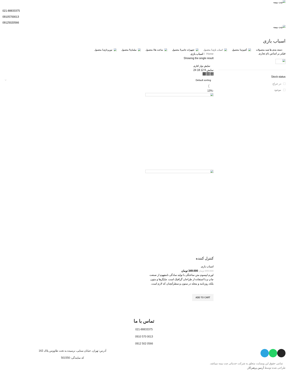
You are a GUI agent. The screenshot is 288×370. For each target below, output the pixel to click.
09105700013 (10, 16)
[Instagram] (281, 353)
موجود (278, 89)
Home (210, 53)
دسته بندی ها (276, 50)
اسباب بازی (207, 266)
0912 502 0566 (144, 343)
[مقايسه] (209, 252)
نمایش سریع (209, 305)
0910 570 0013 (144, 336)
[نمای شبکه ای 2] (212, 74)
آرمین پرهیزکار (256, 367)
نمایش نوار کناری (201, 66)
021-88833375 (11, 10)
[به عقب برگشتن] (281, 33)
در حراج (277, 83)
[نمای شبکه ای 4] (204, 74)
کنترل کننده (205, 258)
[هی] (269, 61)
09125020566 (10, 22)
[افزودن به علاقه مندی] (209, 290)
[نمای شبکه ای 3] (208, 74)
